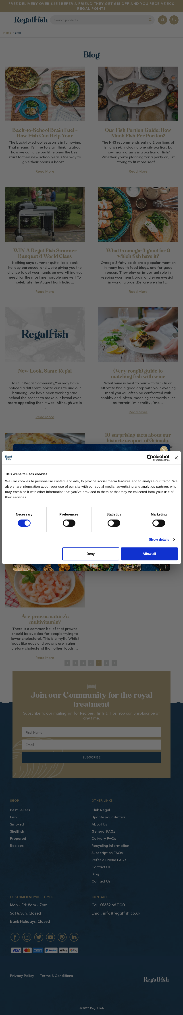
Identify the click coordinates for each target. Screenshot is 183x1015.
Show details (159, 539)
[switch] (69, 523)
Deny (91, 554)
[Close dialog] (164, 450)
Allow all (149, 554)
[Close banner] (176, 457)
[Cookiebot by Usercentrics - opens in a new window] (150, 458)
